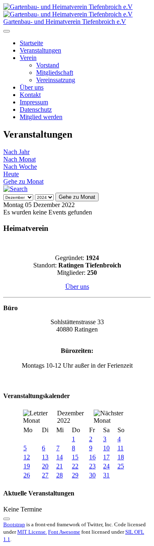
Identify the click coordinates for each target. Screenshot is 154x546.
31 (106, 475)
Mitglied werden (41, 116)
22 (75, 466)
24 (106, 466)
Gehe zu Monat (23, 181)
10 (106, 448)
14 (59, 457)
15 (75, 457)
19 (26, 466)
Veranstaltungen (40, 50)
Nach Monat (19, 159)
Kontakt (30, 94)
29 (75, 475)
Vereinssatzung (55, 79)
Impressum (34, 102)
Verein (28, 57)
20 (45, 466)
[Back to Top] (6, 519)
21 (59, 466)
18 (120, 457)
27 (45, 475)
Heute (11, 173)
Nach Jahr (16, 151)
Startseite (31, 42)
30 (92, 475)
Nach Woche (20, 166)
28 (59, 475)
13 (45, 457)
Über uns (32, 87)
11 (120, 448)
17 (106, 457)
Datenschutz (36, 109)
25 (120, 466)
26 (26, 475)
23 (92, 466)
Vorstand (47, 65)
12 (26, 457)
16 (92, 457)
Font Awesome (64, 532)
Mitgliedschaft (54, 72)
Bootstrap (14, 524)
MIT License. (32, 532)
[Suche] (15, 188)
